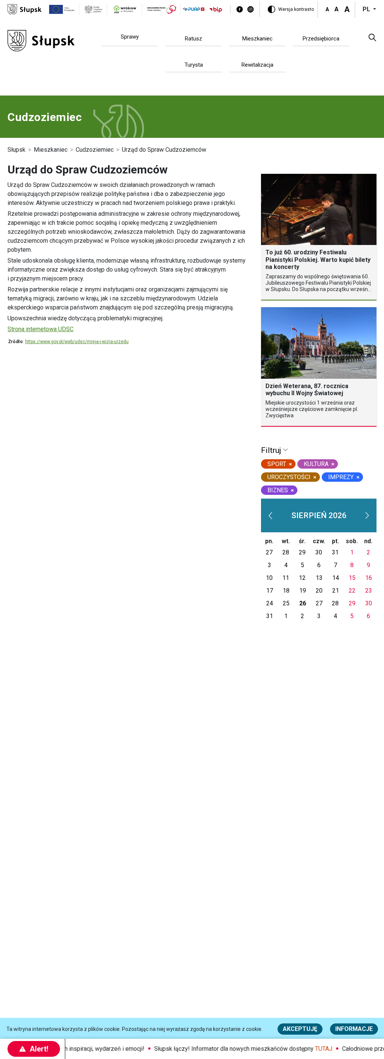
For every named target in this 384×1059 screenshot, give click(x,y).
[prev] (270, 515)
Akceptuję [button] (300, 1028)
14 (335, 577)
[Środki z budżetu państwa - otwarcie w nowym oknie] (93, 9)
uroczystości (288, 477)
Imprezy (341, 477)
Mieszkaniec (51, 149)
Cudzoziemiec (95, 149)
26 (302, 603)
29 (302, 552)
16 (368, 577)
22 (352, 590)
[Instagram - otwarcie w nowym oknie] (250, 9)
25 (286, 603)
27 (269, 552)
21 (335, 590)
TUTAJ (317, 1048)
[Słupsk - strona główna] (25, 8)
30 (318, 552)
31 (335, 552)
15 (352, 577)
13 (319, 577)
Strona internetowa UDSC (41, 329)
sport (276, 464)
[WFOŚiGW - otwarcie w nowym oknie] (125, 9)
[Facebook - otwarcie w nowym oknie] (239, 9)
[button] (372, 37)
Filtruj (272, 450)
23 (368, 590)
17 (269, 590)
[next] (367, 515)
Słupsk (17, 149)
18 (286, 590)
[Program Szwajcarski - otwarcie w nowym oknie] (162, 9)
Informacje (354, 1028)
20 (319, 590)
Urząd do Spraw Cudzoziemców (164, 149)
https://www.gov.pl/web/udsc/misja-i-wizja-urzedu (77, 341)
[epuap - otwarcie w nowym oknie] (193, 9)
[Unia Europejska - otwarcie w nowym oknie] (62, 9)
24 (269, 603)
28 (285, 552)
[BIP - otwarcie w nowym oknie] (215, 9)
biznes (277, 490)
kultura (316, 464)
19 (302, 590)
